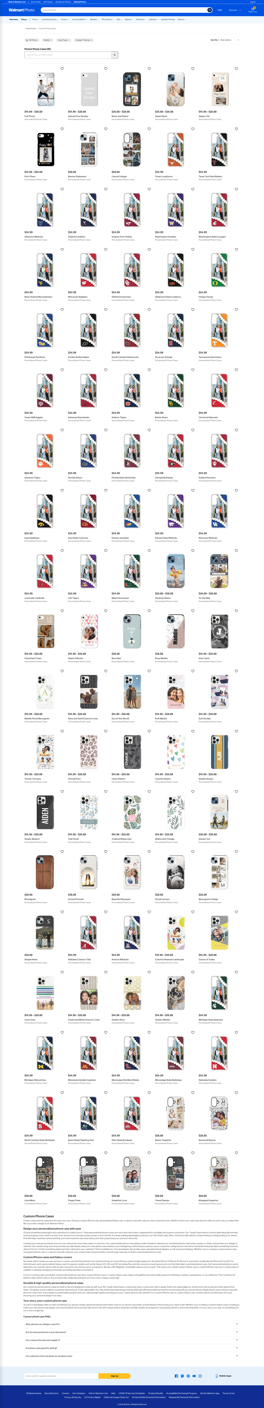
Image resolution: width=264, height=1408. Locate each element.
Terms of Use (229, 1393)
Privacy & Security (72, 1397)
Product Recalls (155, 1393)
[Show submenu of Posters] (68, 19)
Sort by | (215, 40)
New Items (14, 19)
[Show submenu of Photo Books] (113, 19)
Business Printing (168, 19)
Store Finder (36, 2)
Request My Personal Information (184, 1397)
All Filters (33, 40)
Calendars (153, 19)
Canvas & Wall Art (79, 19)
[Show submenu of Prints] (38, 19)
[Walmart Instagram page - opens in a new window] (200, 1376)
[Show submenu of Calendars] (158, 19)
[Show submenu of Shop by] (185, 19)
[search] (115, 54)
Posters (64, 19)
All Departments (33, 1393)
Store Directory (52, 1393)
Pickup (24, 19)
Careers (65, 1393)
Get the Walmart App (209, 1393)
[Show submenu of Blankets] (98, 19)
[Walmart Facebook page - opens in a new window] (176, 1376)
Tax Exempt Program (187, 1393)
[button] (44, 68)
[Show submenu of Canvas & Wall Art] (87, 19)
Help (220, 10)
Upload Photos (80, 2)
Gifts (118, 19)
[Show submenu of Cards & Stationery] (58, 19)
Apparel (128, 19)
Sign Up (114, 1376)
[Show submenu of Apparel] (132, 19)
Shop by (181, 19)
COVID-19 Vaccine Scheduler (132, 1393)
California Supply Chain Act (116, 1397)
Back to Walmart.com (17, 2)
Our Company (78, 1393)
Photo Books (107, 19)
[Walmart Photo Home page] (22, 10)
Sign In (252, 2)
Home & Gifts (31, 28)
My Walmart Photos (63, 2)
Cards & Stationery (49, 19)
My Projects (48, 2)
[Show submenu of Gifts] (121, 19)
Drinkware (140, 19)
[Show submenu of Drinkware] (145, 19)
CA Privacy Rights (92, 1397)
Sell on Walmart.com (98, 1393)
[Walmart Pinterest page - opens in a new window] (188, 1376)
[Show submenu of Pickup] (28, 19)
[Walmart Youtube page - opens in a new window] (194, 1376)
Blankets (93, 19)
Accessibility (172, 1393)
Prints (34, 19)
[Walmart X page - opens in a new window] (182, 1376)
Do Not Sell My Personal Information (149, 1397)
